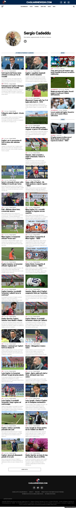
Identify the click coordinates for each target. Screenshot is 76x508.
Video (54, 6)
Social (49, 6)
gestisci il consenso (8, 498)
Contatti (31, 492)
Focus (31, 6)
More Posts (25, 469)
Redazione (37, 492)
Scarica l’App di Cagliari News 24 (19, 492)
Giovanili (37, 6)
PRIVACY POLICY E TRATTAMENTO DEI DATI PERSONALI (52, 492)
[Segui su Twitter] (38, 487)
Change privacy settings (70, 506)
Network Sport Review (50, 494)
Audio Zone (43, 6)
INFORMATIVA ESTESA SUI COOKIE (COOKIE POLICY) (32, 494)
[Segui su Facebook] (34, 487)
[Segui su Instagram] (41, 487)
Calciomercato (24, 6)
